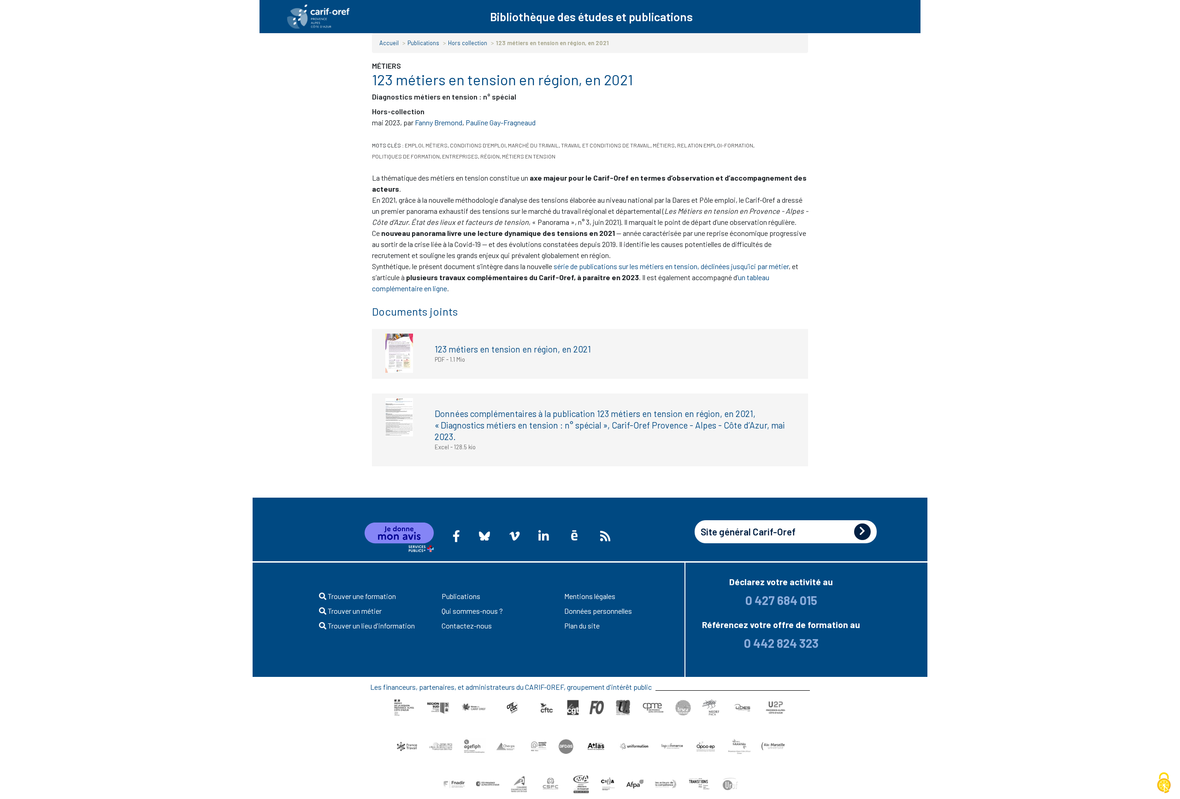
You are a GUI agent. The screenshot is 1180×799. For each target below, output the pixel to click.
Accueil (389, 43)
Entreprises (460, 156)
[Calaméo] (574, 535)
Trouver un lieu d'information (370, 625)
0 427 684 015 (781, 600)
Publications (423, 43)
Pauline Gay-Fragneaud (501, 122)
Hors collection (467, 43)
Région (490, 156)
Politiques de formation (406, 156)
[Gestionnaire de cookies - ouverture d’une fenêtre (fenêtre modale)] (1164, 783)
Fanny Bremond (438, 122)
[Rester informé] (605, 535)
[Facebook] (456, 535)
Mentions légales (589, 596)
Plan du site (582, 625)
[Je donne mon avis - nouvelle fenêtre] (399, 537)
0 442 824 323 (781, 643)
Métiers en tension (528, 156)
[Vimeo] (514, 535)
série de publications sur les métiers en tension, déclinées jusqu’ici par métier (671, 266)
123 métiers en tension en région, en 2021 (513, 349)
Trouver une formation (361, 596)
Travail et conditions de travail (605, 145)
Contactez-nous (467, 625)
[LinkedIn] (543, 535)
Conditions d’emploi (478, 145)
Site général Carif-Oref (748, 531)
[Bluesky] (484, 535)
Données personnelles (598, 610)
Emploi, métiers (426, 145)
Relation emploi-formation (715, 145)
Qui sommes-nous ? (472, 610)
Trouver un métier (354, 610)
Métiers (664, 145)
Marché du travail (533, 145)
